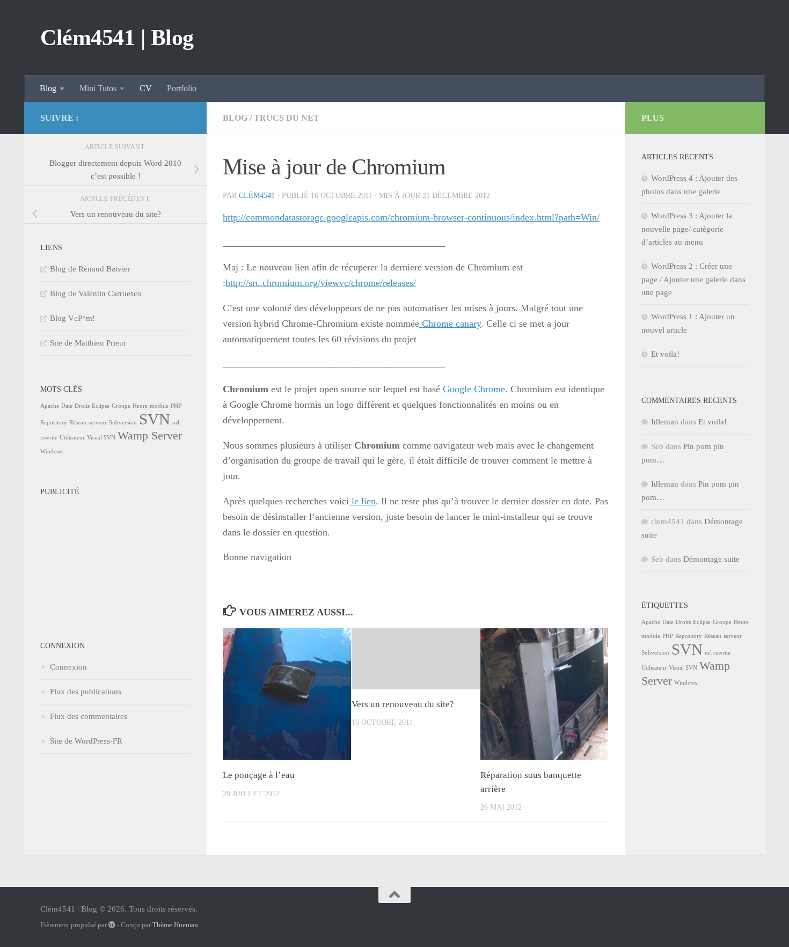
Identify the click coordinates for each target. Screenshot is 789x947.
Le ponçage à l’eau (259, 775)
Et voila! (665, 354)
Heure (140, 406)
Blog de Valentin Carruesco (96, 293)
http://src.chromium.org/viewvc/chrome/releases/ (320, 282)
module (159, 406)
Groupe (121, 406)
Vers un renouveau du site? (403, 704)
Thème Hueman (175, 925)
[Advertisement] (94, 554)
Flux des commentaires (88, 716)
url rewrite (717, 653)
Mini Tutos (97, 88)
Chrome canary (450, 323)
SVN (154, 419)
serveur (98, 422)
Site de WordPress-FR (86, 741)
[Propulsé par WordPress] (111, 924)
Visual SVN (101, 438)
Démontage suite (711, 559)
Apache (49, 406)
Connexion (68, 667)
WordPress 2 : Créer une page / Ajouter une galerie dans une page (693, 279)
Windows (51, 451)
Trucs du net (286, 117)
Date (66, 406)
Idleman (664, 421)
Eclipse (100, 406)
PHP (176, 406)
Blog (48, 88)
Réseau (77, 422)
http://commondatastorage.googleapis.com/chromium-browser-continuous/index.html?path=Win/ (411, 217)
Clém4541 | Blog (117, 37)
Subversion (123, 422)
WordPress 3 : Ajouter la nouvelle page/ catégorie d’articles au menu (686, 228)
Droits (82, 406)
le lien (362, 501)
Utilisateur (72, 438)
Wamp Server (150, 435)
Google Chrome (474, 389)
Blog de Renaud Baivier (90, 269)
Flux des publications (85, 691)
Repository (53, 422)
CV (146, 88)
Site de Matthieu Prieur (88, 343)
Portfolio (181, 88)
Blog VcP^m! (72, 318)
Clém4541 (257, 196)
